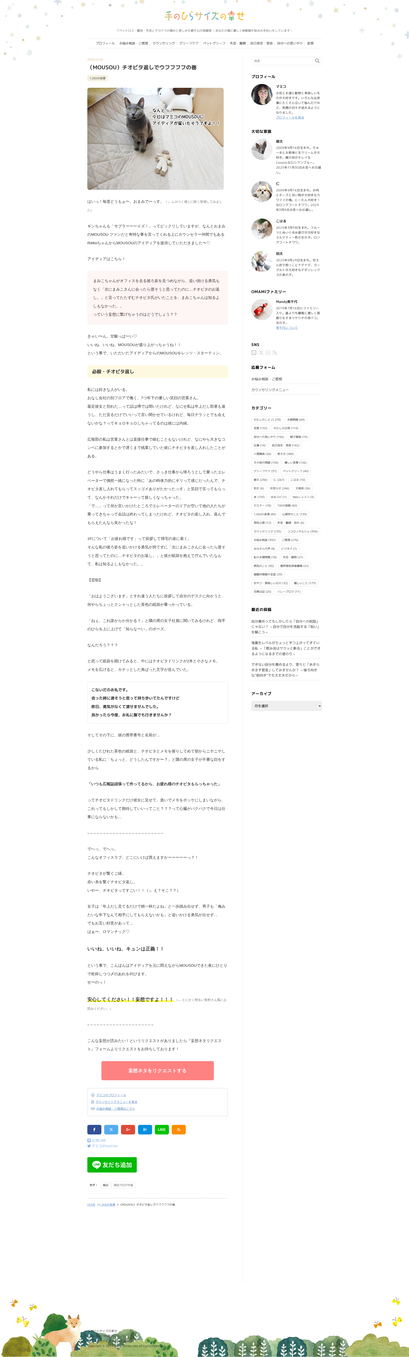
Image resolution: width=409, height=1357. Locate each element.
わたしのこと (262, 420)
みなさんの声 (262, 549)
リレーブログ (285, 591)
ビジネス (286, 549)
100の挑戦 (284, 505)
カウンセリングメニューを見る (116, 1102)
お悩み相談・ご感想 (133, 43)
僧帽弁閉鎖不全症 (265, 574)
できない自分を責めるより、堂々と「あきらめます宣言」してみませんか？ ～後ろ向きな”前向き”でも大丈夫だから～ (285, 670)
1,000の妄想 (97, 78)
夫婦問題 (292, 420)
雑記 (105, 1185)
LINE (162, 1129)
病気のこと (261, 566)
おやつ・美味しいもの (267, 583)
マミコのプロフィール (111, 1095)
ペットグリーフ (214, 43)
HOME (91, 1205)
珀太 (256, 488)
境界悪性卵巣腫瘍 (291, 566)
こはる (295, 480)
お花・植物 (290, 557)
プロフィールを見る (290, 117)
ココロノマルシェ (298, 531)
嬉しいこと (301, 583)
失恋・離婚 (238, 43)
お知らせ (275, 488)
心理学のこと (290, 514)
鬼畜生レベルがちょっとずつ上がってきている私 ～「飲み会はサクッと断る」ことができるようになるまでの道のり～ (286, 648)
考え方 (281, 454)
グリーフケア (189, 43)
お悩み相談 (261, 540)
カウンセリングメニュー (270, 390)
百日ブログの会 (123, 1185)
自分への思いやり (290, 43)
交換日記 (259, 591)
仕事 (256, 445)
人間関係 (259, 454)
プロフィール (105, 43)
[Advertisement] (157, 1247)
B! (145, 1129)
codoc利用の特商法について (106, 1336)
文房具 (299, 488)
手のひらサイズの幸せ (102, 1331)
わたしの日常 (282, 428)
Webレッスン (301, 497)
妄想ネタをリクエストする (157, 1070)
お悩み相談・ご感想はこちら (115, 1109)
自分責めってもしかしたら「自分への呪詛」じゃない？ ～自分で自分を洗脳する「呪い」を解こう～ (286, 626)
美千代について (287, 328)
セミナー (259, 505)
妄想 (310, 43)
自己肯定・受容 (261, 43)
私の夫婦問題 (262, 557)
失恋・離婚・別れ (288, 523)
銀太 (256, 480)
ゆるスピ (276, 497)
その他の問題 (262, 462)
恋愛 (256, 428)
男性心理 (259, 523)
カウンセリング (164, 43)
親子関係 (295, 437)
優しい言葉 (291, 462)
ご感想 (286, 540)
